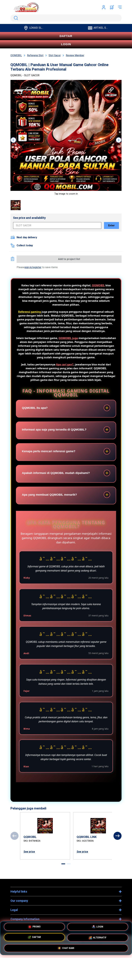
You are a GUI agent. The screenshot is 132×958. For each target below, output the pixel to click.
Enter (111, 225)
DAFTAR (66, 36)
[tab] (63, 863)
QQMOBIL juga (68, 338)
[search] (66, 18)
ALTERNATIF (99, 938)
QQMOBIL (98, 285)
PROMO (37, 927)
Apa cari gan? (64, 364)
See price (29, 851)
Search (15, 18)
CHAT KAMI (68, 948)
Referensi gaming (29, 311)
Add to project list (69, 259)
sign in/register (32, 267)
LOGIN (66, 44)
